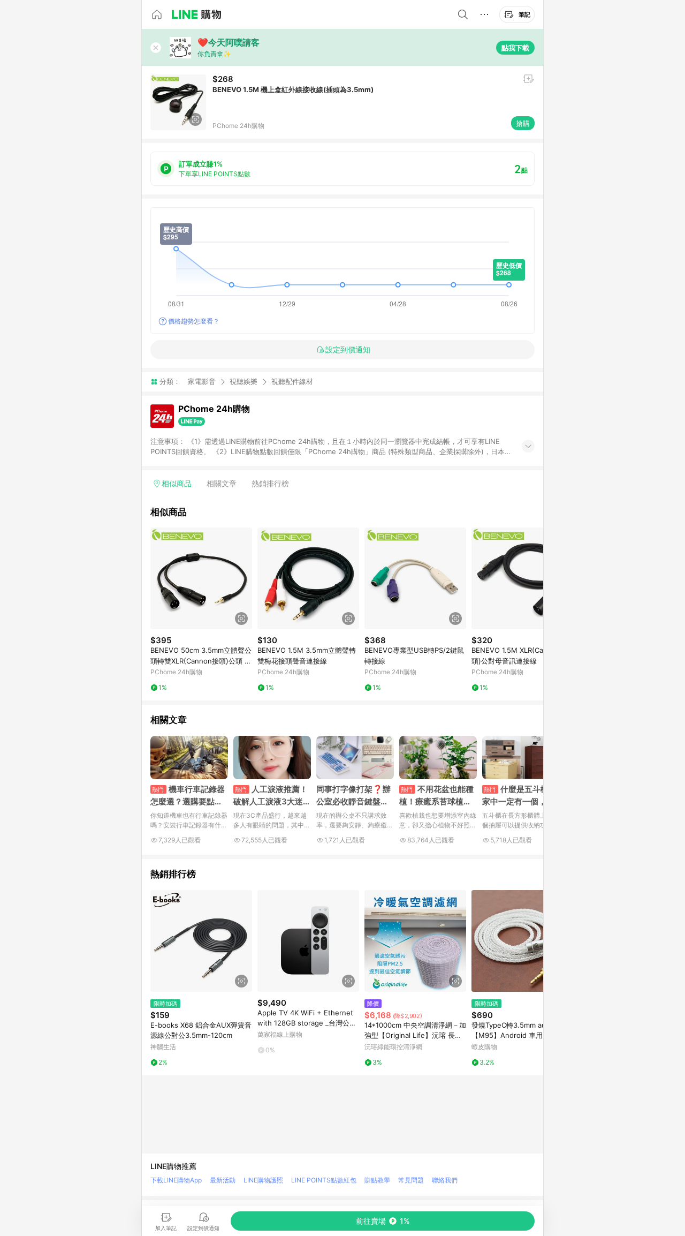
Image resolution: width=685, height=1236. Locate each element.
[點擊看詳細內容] (201, 578)
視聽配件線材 (292, 382)
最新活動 (222, 1180)
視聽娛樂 (243, 381)
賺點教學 (377, 1180)
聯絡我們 (445, 1180)
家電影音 (202, 381)
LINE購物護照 (263, 1180)
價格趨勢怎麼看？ (193, 321)
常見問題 (411, 1180)
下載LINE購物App (176, 1180)
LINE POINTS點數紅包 (323, 1180)
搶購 (523, 123)
